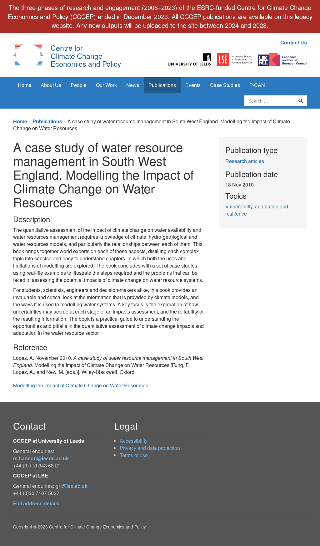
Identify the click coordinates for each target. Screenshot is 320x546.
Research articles (244, 161)
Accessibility (134, 440)
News (132, 85)
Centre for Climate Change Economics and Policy (86, 55)
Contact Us (293, 42)
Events (193, 85)
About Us (51, 85)
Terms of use (134, 455)
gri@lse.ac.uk (71, 485)
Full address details (36, 503)
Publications (162, 85)
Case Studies (225, 85)
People (79, 85)
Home (24, 85)
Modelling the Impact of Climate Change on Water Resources (80, 385)
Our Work (106, 85)
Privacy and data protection (150, 448)
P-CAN (257, 85)
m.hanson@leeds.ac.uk (41, 458)
